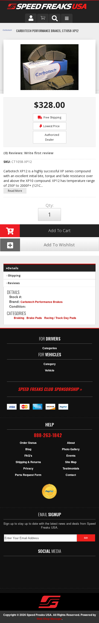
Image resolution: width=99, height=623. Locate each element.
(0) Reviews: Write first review (28, 153)
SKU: (7, 161)
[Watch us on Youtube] (53, 570)
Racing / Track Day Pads (60, 318)
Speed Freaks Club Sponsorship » (50, 389)
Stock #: (16, 296)
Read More (15, 191)
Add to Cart (59, 230)
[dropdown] (67, 18)
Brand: (14, 301)
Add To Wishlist (59, 244)
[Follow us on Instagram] (66, 570)
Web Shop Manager (49, 619)
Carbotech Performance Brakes (41, 302)
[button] (55, 18)
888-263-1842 (48, 435)
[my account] (31, 18)
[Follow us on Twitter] (40, 570)
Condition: (17, 306)
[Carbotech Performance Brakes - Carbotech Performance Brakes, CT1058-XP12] (7, 32)
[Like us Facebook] (27, 570)
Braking (19, 318)
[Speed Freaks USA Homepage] (49, 7)
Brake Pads (34, 318)
